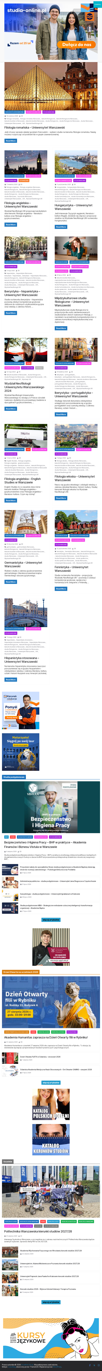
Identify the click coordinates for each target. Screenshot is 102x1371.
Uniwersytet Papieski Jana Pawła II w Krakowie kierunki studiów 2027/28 (49, 1276)
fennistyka (60, 551)
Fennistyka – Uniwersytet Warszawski (71, 569)
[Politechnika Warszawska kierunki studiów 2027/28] (51, 1192)
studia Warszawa (87, 121)
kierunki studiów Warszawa (35, 121)
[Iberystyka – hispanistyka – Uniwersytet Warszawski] (25, 248)
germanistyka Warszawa (25, 547)
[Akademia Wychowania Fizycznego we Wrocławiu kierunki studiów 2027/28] (10, 1252)
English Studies (11, 461)
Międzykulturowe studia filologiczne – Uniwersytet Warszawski (72, 301)
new (28, 449)
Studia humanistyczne (63, 180)
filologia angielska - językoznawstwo (16, 463)
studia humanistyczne (62, 196)
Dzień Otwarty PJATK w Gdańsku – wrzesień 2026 (40, 1057)
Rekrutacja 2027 (53, 1221)
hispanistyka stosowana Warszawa (16, 642)
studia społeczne (60, 289)
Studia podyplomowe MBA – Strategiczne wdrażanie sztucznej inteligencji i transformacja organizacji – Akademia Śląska (56, 906)
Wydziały (39, 368)
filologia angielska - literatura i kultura (17, 465)
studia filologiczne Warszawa (69, 121)
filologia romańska (12, 119)
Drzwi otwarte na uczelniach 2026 (16, 1032)
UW (23, 123)
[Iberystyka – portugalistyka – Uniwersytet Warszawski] (76, 350)
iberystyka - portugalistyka (66, 375)
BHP (6, 837)
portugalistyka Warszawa (63, 384)
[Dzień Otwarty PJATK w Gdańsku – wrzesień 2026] (10, 1058)
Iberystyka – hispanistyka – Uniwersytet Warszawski (22, 293)
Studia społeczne (61, 271)
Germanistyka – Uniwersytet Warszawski (23, 564)
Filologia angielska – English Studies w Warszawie (22, 480)
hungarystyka (61, 187)
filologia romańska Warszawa (30, 119)
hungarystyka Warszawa (75, 187)
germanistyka (11, 547)
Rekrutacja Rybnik (58, 1032)
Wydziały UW (26, 379)
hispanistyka (10, 273)
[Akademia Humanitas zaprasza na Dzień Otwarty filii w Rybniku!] (51, 1002)
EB (22, 116)
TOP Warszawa (24, 180)
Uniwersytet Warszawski (12, 123)
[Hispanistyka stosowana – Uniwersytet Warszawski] (25, 612)
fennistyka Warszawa (72, 551)
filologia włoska (62, 461)
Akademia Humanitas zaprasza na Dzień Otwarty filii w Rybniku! (46, 1037)
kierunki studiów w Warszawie (14, 121)
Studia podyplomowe (25, 837)
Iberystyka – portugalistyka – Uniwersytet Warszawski (74, 394)
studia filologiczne (52, 121)
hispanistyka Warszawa (24, 273)
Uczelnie (38, 1226)
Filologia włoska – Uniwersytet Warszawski (75, 478)
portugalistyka (80, 382)
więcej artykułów (51, 920)
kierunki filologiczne (48, 119)
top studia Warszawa (25, 196)
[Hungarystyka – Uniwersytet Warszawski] (76, 162)
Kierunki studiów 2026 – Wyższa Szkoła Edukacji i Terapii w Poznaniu (48, 1289)
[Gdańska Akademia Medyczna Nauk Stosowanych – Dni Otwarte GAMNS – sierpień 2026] (10, 1071)
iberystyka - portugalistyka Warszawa (67, 377)
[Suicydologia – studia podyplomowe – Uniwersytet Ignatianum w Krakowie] (10, 895)
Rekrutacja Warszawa (86, 1221)
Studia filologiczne (33, 112)
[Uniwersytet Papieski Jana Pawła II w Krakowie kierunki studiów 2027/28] (10, 1277)
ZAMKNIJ (97, 4)
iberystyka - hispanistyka (12, 276)
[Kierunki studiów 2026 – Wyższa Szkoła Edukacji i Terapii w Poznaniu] (10, 1290)
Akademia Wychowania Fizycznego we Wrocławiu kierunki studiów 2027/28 (51, 1251)
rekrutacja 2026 (43, 1032)
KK (19, 372)
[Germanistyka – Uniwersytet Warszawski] (25, 522)
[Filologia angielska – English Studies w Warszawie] (25, 436)
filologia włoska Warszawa (77, 461)
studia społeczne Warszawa (77, 289)
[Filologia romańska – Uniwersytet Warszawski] (51, 84)
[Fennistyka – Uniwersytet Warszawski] (76, 522)
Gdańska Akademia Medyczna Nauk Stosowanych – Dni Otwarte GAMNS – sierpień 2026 (56, 1069)
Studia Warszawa (48, 112)
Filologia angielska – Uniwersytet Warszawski (20, 204)
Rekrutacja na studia (69, 1221)
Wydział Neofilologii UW (34, 123)
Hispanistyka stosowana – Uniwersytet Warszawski (21, 659)
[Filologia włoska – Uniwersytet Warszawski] (76, 436)
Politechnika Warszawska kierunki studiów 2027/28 (38, 1231)
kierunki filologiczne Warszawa (66, 119)
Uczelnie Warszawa (51, 1226)
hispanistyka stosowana (24, 640)
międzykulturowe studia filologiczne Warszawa (71, 282)
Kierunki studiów (61, 262)
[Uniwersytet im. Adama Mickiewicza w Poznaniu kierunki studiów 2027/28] (10, 1264)
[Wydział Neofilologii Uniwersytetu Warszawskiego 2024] (25, 350)
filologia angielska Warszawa (30, 187)
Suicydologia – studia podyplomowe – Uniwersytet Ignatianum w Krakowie (50, 894)
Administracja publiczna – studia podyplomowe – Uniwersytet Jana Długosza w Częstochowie (58, 881)
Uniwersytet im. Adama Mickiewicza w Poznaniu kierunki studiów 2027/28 (50, 1263)
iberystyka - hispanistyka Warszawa (34, 276)
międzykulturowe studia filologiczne (67, 280)
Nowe (28, 363)
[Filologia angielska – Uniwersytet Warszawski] (25, 162)
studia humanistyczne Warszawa (82, 196)
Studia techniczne (11, 1226)
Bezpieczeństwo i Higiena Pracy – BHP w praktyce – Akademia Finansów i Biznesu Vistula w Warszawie (45, 845)
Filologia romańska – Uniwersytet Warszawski (34, 127)
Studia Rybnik (72, 1032)
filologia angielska (12, 187)
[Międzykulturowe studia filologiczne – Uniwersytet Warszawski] (76, 248)
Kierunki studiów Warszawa (14, 112)
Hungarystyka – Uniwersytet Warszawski (73, 207)
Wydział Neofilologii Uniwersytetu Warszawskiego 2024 (24, 387)
